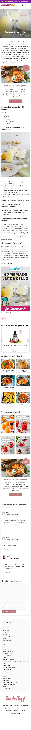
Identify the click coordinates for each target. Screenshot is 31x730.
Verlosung (5, 686)
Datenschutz (10, 708)
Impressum (5, 705)
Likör (5, 318)
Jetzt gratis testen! (15, 101)
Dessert (4, 638)
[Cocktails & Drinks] (23, 445)
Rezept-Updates (24, 705)
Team (11, 705)
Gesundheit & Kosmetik (8, 653)
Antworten (6, 529)
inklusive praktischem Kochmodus (14, 63)
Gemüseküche (6, 649)
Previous (2, 341)
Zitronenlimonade (6, 259)
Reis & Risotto (6, 672)
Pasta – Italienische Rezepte (9, 667)
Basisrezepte (5, 634)
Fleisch (4, 647)
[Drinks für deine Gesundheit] (8, 424)
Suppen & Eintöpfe (7, 678)
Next (29, 341)
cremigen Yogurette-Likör (19, 249)
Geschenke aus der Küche (8, 651)
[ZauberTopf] (8, 5)
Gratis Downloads (7, 655)
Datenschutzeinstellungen (21, 708)
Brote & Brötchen (7, 636)
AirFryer (4, 626)
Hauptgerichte (6, 657)
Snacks (4, 676)
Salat (4, 674)
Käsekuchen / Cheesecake (8, 659)
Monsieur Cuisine (7, 665)
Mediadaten (16, 705)
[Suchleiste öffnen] (25, 5)
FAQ (5, 708)
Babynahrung (6, 630)
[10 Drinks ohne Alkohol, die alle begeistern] (23, 424)
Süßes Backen (6, 680)
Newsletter (8, 710)
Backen (4, 632)
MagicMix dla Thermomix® (19, 710)
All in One (5, 628)
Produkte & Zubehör (7, 669)
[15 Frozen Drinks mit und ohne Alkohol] (8, 445)
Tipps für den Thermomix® (9, 684)
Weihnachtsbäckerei (7, 688)
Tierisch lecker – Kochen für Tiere (10, 682)
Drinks (21, 34)
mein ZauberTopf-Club (22, 251)
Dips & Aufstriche (7, 640)
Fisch (4, 645)
